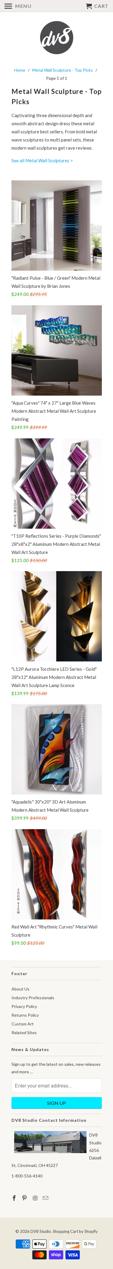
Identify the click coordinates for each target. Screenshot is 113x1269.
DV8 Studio (40, 1231)
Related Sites (24, 1032)
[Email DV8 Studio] (46, 1198)
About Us (20, 988)
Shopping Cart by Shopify (75, 1231)
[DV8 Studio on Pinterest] (25, 1198)
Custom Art (22, 1023)
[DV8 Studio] (56, 38)
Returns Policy (25, 1015)
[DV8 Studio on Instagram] (35, 1198)
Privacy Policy (24, 1006)
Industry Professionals (32, 997)
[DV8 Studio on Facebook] (14, 1198)
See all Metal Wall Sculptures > (42, 160)
